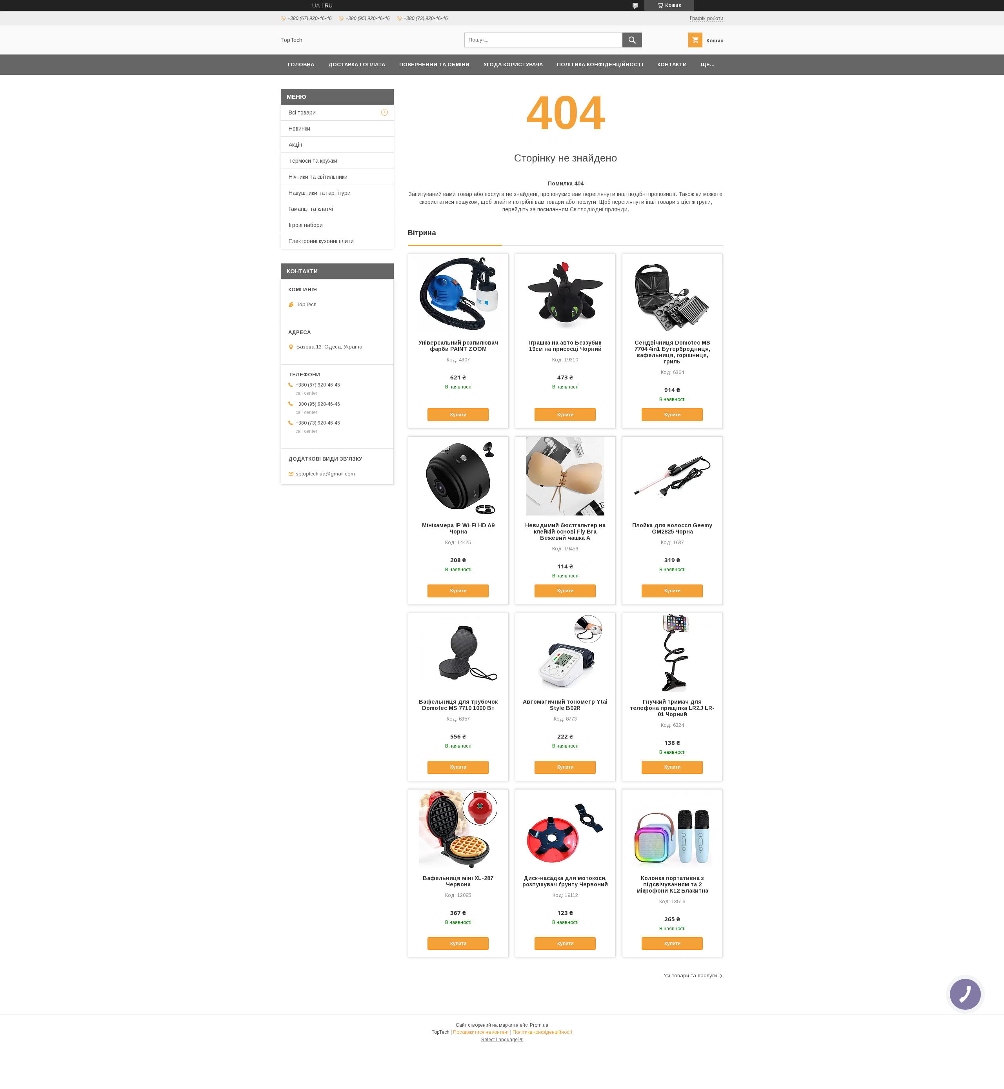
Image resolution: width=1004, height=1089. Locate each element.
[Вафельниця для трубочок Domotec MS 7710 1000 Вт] (458, 652)
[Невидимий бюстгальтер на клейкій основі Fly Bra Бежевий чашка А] (565, 476)
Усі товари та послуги (690, 975)
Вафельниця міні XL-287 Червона (458, 881)
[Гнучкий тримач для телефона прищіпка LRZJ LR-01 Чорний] (672, 652)
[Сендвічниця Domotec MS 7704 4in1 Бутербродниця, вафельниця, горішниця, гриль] (672, 293)
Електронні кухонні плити (321, 241)
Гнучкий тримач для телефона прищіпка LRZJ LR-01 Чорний (672, 708)
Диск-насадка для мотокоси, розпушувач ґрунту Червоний (565, 881)
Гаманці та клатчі (311, 209)
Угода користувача (513, 64)
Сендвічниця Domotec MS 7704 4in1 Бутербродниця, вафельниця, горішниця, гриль (672, 352)
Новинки (299, 128)
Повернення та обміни (434, 64)
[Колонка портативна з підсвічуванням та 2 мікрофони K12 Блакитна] (672, 829)
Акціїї (295, 145)
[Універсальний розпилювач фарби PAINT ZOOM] (458, 293)
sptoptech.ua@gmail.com (325, 474)
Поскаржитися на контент (481, 1032)
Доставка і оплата (356, 64)
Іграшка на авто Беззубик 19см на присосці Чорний (565, 345)
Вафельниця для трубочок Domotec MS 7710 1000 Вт (458, 705)
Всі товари (302, 112)
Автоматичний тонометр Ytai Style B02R (565, 705)
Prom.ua (539, 1025)
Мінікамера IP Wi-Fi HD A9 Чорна (458, 528)
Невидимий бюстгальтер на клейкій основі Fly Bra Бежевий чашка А (565, 531)
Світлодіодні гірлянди (599, 209)
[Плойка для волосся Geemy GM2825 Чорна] (672, 476)
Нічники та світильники (318, 177)
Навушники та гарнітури (320, 193)
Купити (458, 414)
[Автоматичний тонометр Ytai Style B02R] (565, 652)
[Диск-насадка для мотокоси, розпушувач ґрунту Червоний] (565, 829)
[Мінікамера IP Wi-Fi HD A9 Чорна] (458, 476)
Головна (301, 64)
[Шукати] (632, 40)
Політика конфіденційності (600, 64)
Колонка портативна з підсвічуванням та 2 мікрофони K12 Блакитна (672, 884)
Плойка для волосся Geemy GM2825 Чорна (672, 528)
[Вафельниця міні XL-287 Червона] (458, 829)
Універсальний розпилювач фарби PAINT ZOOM (458, 345)
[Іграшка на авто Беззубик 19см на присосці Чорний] (565, 293)
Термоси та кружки (313, 161)
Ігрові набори (306, 225)
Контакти (672, 64)
